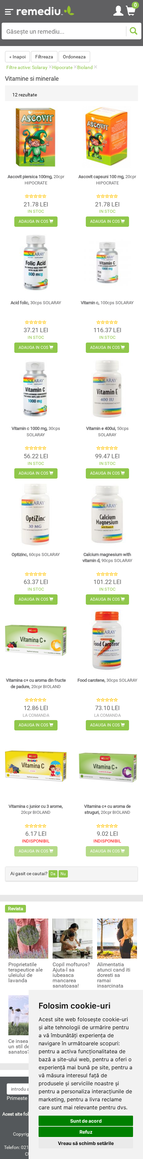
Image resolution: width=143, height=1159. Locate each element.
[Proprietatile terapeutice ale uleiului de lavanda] (28, 938)
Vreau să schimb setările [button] (86, 1143)
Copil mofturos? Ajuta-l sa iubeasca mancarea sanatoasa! (71, 975)
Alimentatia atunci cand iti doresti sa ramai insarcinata (113, 975)
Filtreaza (44, 56)
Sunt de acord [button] (86, 1121)
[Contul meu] (118, 9)
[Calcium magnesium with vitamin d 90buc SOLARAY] (107, 514)
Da (53, 874)
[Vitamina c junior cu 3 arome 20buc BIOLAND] (36, 766)
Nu (63, 874)
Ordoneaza (74, 56)
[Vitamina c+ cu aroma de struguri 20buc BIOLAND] (107, 766)
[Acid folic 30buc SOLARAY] (36, 263)
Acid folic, (36, 302)
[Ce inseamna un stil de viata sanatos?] (28, 1015)
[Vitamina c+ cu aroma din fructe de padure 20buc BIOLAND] (36, 640)
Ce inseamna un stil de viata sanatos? (25, 1047)
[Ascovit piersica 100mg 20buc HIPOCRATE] (36, 137)
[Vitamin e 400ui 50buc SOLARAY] (107, 389)
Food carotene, (107, 680)
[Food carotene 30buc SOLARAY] (107, 640)
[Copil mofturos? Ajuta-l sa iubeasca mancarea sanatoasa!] (72, 938)
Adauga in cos (34, 221)
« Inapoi (17, 56)
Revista (15, 908)
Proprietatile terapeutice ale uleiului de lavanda (25, 972)
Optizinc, (36, 554)
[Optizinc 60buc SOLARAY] (36, 514)
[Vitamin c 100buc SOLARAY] (107, 263)
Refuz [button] (85, 1132)
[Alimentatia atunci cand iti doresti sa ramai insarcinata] (117, 938)
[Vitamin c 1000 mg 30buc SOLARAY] (36, 389)
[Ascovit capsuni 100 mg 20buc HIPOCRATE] (107, 137)
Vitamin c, (107, 302)
